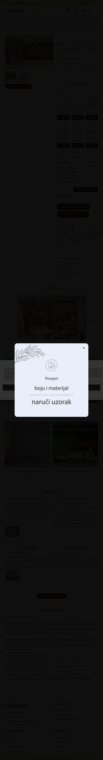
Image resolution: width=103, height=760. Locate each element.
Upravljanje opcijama (51, 394)
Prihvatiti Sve (51, 387)
